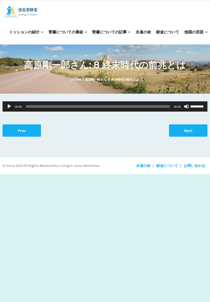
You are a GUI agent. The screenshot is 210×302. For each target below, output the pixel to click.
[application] (105, 106)
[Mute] (186, 106)
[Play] (9, 106)
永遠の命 (143, 165)
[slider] (198, 106)
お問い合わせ (194, 165)
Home (76, 79)
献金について (167, 165)
